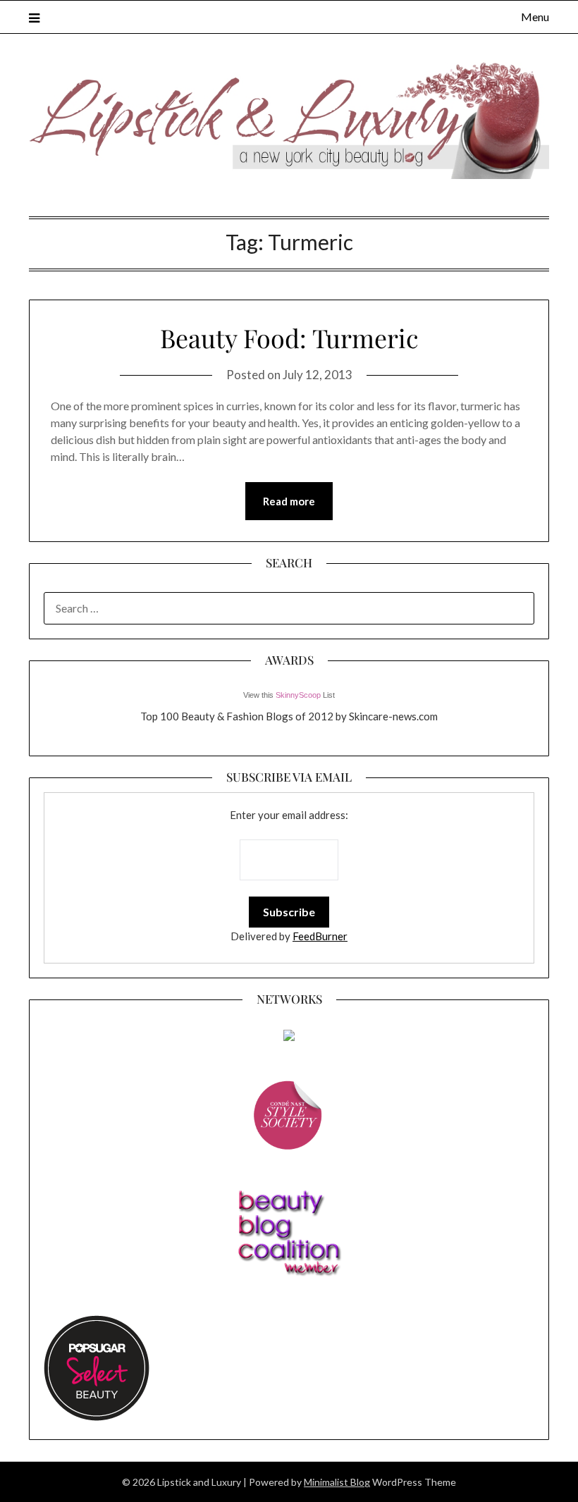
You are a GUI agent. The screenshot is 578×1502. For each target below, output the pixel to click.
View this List (289, 695)
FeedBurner (320, 936)
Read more (289, 501)
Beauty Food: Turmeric (289, 338)
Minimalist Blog (337, 1482)
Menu (535, 16)
